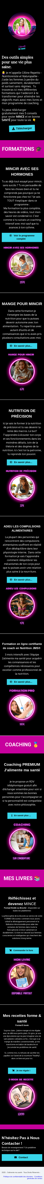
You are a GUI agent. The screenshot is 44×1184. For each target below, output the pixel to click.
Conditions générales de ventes (34, 1177)
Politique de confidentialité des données (18, 1176)
